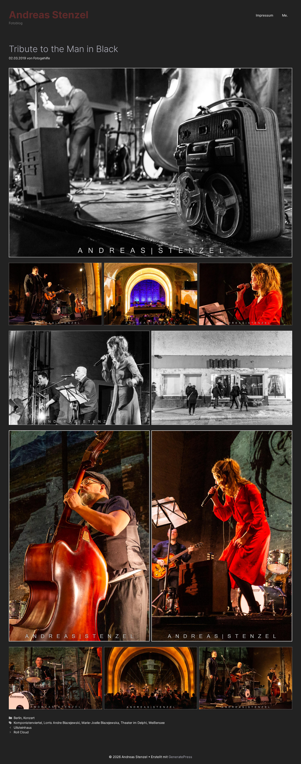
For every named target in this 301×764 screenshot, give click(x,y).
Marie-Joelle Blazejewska (100, 723)
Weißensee (157, 723)
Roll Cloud (21, 732)
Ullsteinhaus (23, 727)
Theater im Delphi (134, 723)
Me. (285, 15)
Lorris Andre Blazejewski (62, 723)
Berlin (18, 718)
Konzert (29, 718)
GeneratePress (180, 757)
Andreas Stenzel (48, 15)
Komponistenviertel (28, 723)
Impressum (264, 15)
